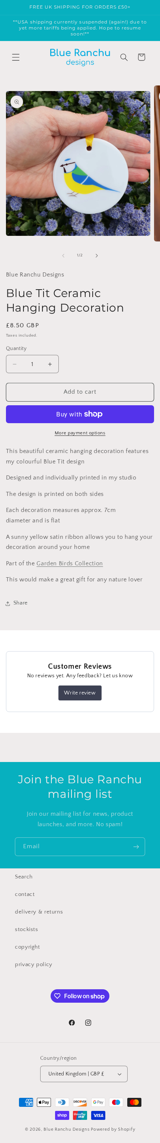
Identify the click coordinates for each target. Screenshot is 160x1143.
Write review (80, 693)
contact (25, 894)
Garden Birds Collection (69, 563)
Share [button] (20, 603)
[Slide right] (97, 255)
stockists (26, 930)
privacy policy (33, 965)
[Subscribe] (136, 846)
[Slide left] (63, 255)
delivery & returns (39, 912)
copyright (27, 947)
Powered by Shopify (113, 1129)
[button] (15, 57)
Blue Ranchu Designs (66, 1129)
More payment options (80, 432)
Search (24, 877)
